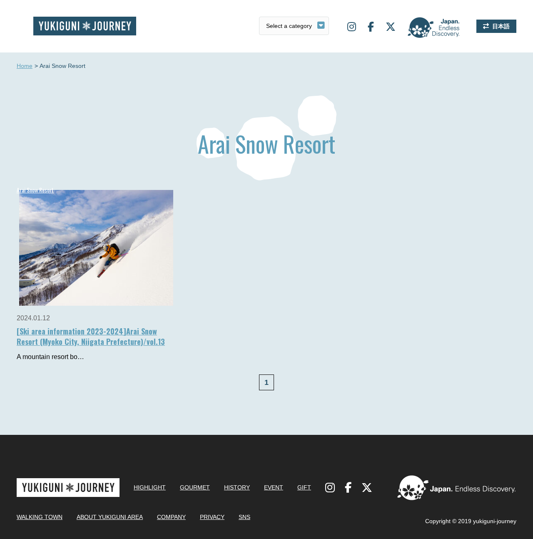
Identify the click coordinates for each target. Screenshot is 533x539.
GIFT (304, 487)
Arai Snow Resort (35, 189)
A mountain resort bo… (50, 356)
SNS (244, 517)
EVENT (273, 487)
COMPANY (171, 517)
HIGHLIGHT (150, 487)
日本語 (501, 26)
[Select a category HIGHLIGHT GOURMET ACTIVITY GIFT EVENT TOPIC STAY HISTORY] (294, 26)
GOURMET (195, 487)
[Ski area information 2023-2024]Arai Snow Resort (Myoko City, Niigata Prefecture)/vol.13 (91, 336)
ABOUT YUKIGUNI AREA (110, 517)
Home (24, 65)
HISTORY (237, 487)
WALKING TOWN (39, 517)
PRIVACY (212, 517)
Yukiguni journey (84, 26)
